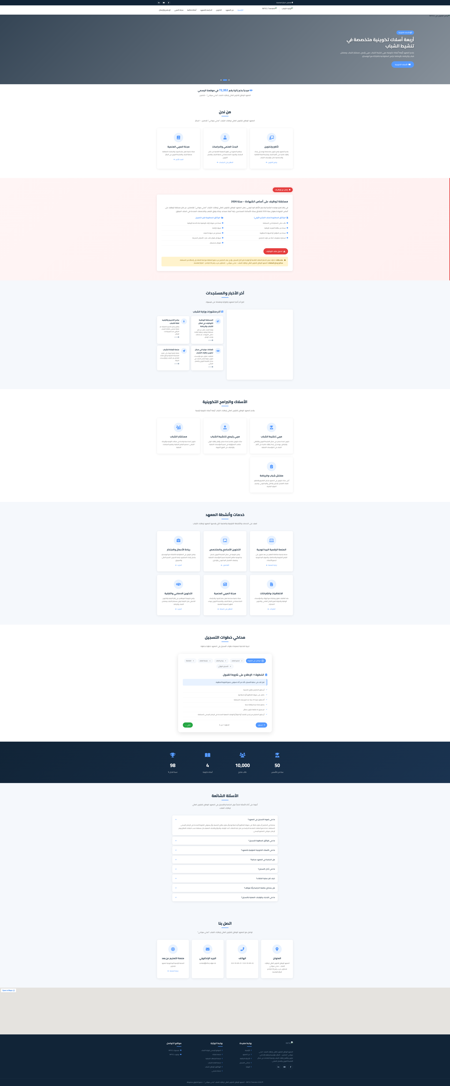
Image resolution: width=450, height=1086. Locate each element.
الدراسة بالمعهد (206, 10)
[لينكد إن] (159, 2)
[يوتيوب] (163, 2)
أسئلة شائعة (191, 10)
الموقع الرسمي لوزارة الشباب (211, 1050)
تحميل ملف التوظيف (274, 251)
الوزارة (248, 1066)
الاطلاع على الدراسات (226, 162)
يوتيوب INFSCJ (174, 1054)
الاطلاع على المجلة (226, 609)
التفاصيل (226, 565)
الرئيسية (240, 10)
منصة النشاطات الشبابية (213, 1058)
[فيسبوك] (168, 2)
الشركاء (272, 609)
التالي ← (187, 725)
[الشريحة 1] (227, 80)
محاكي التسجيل (244, 1062)
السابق (260, 725)
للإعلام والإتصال (165, 10)
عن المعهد (229, 10)
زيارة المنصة (403, 64)
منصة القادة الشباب (214, 1062)
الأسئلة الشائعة (245, 1058)
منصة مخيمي (216, 1071)
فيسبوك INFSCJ (174, 1050)
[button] (225, 819)
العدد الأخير (179, 159)
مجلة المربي (178, 10)
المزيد (179, 565)
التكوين (219, 10)
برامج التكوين (272, 162)
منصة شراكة (216, 1054)
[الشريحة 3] (221, 80)
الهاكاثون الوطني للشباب (213, 1066)
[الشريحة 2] (223, 80)
